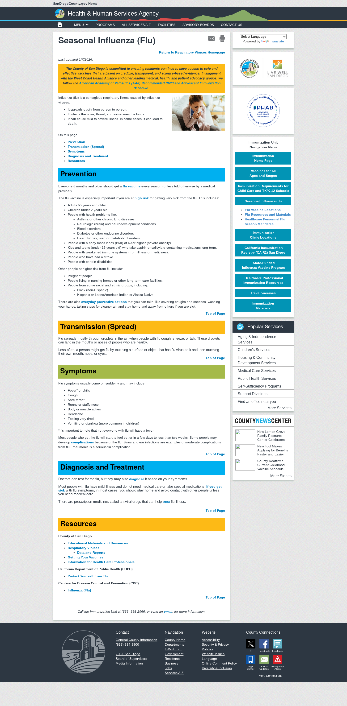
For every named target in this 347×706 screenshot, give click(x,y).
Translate (277, 41)
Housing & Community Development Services (257, 360)
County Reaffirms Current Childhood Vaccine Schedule (271, 465)
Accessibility (211, 640)
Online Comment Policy (219, 663)
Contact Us (231, 25)
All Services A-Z (136, 25)
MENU (79, 25)
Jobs (168, 668)
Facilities (166, 25)
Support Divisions (252, 394)
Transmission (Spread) (86, 147)
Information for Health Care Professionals (101, 562)
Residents (172, 659)
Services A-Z (174, 673)
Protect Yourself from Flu (88, 576)
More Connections (270, 675)
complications (82, 442)
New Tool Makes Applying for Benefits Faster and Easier (272, 450)
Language (209, 659)
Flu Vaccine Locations (263, 210)
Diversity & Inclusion (217, 668)
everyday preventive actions (104, 302)
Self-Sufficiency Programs (259, 386)
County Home (175, 640)
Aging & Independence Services (257, 339)
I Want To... (173, 649)
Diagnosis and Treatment (88, 156)
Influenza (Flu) (79, 590)
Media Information (129, 663)
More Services (279, 408)
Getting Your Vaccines (85, 557)
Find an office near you (257, 402)
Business (171, 663)
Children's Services (254, 350)
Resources (76, 161)
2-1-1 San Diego (128, 654)
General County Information (136, 640)
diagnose (136, 479)
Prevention (76, 142)
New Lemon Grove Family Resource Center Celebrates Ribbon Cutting (260, 438)
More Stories (281, 476)
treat (166, 502)
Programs (105, 25)
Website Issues (213, 654)
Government (174, 654)
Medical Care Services (257, 371)
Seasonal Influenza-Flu (263, 201)
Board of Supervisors (131, 659)
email (168, 611)
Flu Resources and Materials (268, 214)
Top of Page (215, 313)
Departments (174, 644)
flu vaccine (131, 186)
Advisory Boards (198, 25)
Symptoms (76, 151)
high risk (142, 198)
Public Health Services (257, 378)
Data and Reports (91, 552)
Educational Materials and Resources (98, 543)
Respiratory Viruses (83, 548)
